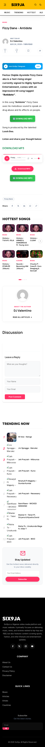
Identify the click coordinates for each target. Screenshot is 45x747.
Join (38, 66)
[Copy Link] (36, 205)
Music (4, 22)
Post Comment (15, 397)
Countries (6, 705)
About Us (6, 662)
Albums (19, 261)
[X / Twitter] (18, 205)
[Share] (40, 50)
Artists (5, 701)
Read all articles (21, 317)
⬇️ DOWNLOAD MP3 (22, 118)
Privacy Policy (8, 671)
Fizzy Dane (8, 199)
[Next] (40, 241)
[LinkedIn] (24, 205)
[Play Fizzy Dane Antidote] (6, 158)
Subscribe (22, 579)
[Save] (28, 50)
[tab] (20, 279)
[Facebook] (12, 205)
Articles (5, 696)
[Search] (35, 5)
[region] (22, 252)
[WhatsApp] (30, 205)
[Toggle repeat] (28, 158)
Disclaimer (7, 675)
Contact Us (7, 667)
